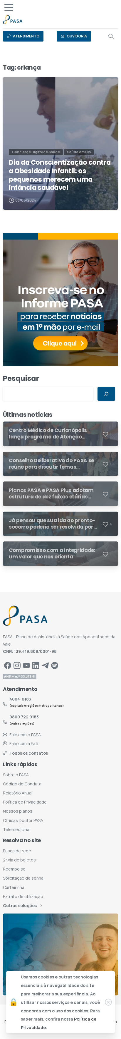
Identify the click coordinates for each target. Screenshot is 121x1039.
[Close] (108, 1002)
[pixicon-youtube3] (26, 665)
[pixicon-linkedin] (36, 665)
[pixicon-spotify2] (54, 665)
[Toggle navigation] (9, 7)
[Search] (111, 36)
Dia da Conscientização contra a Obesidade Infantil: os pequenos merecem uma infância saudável (60, 175)
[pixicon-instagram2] (17, 665)
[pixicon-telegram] (45, 665)
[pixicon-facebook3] (7, 665)
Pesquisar (21, 378)
